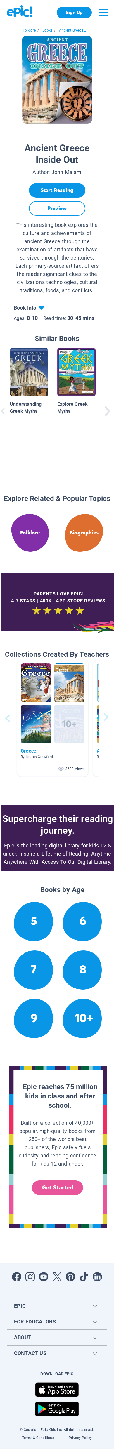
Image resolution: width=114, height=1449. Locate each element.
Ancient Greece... (72, 30)
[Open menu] (103, 12)
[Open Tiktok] (84, 1276)
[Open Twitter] (57, 1276)
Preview (57, 208)
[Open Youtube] (43, 1276)
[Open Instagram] (30, 1276)
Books (47, 30)
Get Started (57, 1188)
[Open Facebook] (16, 1276)
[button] (52, 718)
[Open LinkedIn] (97, 1276)
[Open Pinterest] (70, 1276)
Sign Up (74, 12)
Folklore (29, 30)
